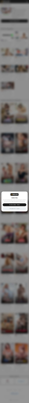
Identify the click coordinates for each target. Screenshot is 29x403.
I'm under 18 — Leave (14, 208)
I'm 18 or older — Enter (14, 204)
